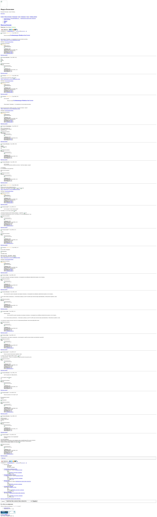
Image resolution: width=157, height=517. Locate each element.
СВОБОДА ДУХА (13, 487)
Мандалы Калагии (6, 25)
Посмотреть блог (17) (10, 287)
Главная (2, 16)
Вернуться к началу (4, 55)
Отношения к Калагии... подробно (10, 474)
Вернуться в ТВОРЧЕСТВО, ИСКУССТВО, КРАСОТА (10, 498)
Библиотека (23, 16)
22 (22, 31)
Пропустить (3, 13)
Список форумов (7, 18)
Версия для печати (7, 19)
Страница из (10, 31)
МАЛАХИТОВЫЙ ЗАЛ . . (15, 18)
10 (6, 475)
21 (21, 31)
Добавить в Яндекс (33, 16)
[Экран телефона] (6, 15)
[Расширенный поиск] (1, 15)
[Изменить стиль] (8, 15)
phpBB (6, 514)
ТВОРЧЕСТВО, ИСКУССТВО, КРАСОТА (28, 18)
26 (26, 31)
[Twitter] (12, 30)
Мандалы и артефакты (8, 492)
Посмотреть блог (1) (9, 53)
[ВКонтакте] (10, 30)
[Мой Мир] (15, 30)
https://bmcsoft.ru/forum (9, 41)
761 (11, 139)
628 (10, 138)
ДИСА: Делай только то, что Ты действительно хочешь (10, 40)
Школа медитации (8, 16)
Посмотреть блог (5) (9, 225)
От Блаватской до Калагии (8, 486)
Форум (27, 16)
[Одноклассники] (13, 30)
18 (17, 31)
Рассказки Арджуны (18, 469)
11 (8, 475)
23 (24, 31)
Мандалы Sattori (7, 480)
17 (16, 31)
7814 (11, 51)
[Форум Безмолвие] (4, 6)
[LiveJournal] (17, 30)
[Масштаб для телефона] (4, 15)
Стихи (19, 16)
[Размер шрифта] (3, 15)
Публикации (14, 16)
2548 (11, 52)
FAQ (4, 22)
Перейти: (3, 501)
